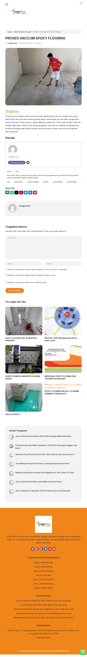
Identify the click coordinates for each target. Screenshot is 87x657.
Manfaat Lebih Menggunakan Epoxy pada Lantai (61, 339)
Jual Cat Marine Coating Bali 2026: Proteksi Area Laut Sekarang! (43, 491)
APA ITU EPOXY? (12, 414)
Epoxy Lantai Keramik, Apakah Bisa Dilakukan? (21, 339)
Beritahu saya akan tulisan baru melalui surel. (27, 282)
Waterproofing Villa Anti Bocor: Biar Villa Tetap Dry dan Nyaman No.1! (44, 454)
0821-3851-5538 (43, 638)
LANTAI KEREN (72, 182)
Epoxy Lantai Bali (43, 575)
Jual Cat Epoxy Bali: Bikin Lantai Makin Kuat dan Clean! (38, 481)
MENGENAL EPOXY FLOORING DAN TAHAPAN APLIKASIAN (60, 377)
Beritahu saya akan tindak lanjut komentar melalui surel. (31, 275)
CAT (17, 171)
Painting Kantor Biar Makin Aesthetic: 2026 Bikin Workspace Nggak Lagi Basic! (46, 446)
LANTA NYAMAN (33, 182)
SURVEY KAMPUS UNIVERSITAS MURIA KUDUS (22, 377)
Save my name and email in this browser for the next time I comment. (37, 269)
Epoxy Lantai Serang (43, 562)
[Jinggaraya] (14, 211)
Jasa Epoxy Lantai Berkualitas (43, 651)
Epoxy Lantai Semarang (43, 583)
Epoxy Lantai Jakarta (43, 588)
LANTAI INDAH (58, 182)
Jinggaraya (13, 156)
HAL (8, 182)
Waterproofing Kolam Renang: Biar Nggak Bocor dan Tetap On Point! (44, 472)
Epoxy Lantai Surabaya (44, 579)
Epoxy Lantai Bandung (43, 571)
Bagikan (12, 111)
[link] (33, 549)
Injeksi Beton (18, 182)
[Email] (28, 162)
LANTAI (45, 182)
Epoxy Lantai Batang (43, 567)
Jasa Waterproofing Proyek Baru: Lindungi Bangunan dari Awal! (42, 463)
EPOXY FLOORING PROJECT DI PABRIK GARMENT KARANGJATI (62, 392)
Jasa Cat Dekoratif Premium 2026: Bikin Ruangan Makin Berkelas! (43, 436)
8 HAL (9, 171)
